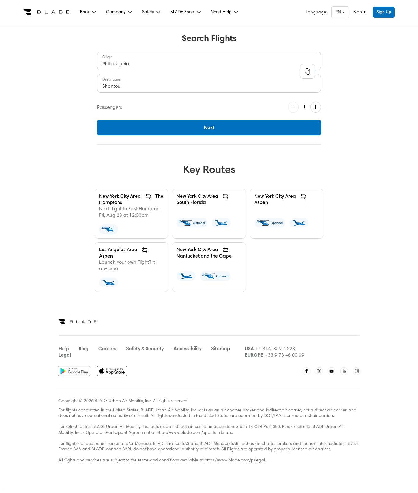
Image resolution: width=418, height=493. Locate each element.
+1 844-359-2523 (275, 348)
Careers (107, 348)
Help (63, 348)
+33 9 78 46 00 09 (284, 355)
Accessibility (187, 348)
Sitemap (220, 348)
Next (209, 127)
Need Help (222, 12)
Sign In (360, 12)
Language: (316, 12)
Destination (111, 80)
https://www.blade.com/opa (184, 433)
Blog (83, 348)
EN (338, 12)
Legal (64, 355)
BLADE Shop (183, 12)
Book (85, 12)
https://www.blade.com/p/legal (235, 460)
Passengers (109, 107)
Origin (107, 57)
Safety (148, 12)
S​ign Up (383, 12)
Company (116, 12)
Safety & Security (145, 348)
